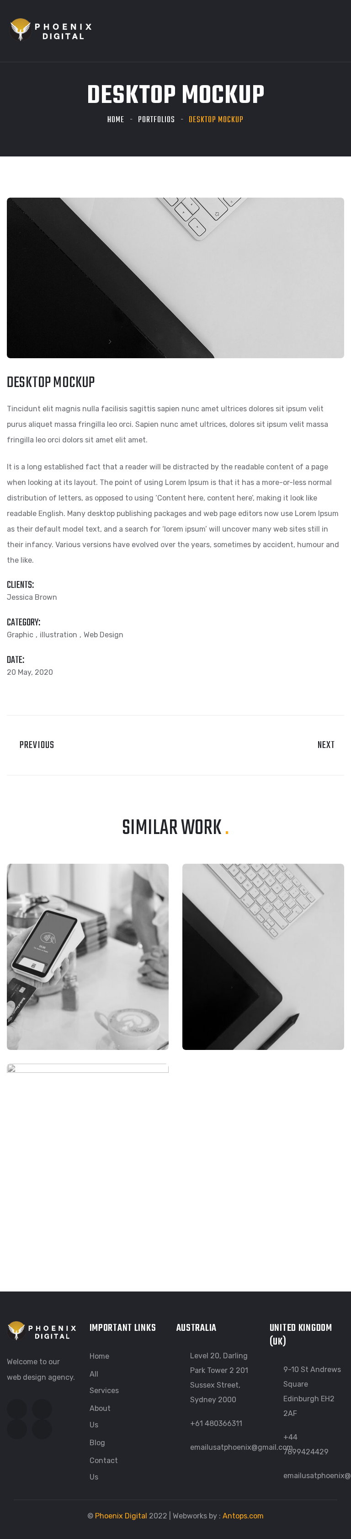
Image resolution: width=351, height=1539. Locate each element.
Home (115, 120)
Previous (34, 745)
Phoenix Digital (121, 1516)
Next (327, 745)
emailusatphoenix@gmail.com (241, 1447)
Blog (97, 1442)
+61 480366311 (216, 1423)
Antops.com (243, 1516)
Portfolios (156, 120)
